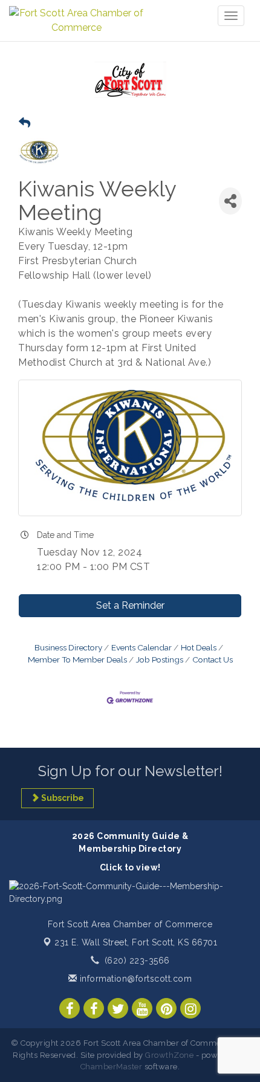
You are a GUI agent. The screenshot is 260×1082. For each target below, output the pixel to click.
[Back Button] (24, 123)
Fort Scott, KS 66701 (135, 942)
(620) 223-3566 (137, 960)
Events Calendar (141, 647)
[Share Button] (230, 201)
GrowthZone (169, 1055)
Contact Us (212, 659)
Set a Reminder (130, 605)
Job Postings (159, 659)
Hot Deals (198, 647)
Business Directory (68, 647)
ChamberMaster (111, 1066)
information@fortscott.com (134, 978)
